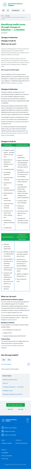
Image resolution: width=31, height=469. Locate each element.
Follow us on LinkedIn (10, 435)
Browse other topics (17, 405)
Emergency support (7, 443)
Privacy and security (7, 455)
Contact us (18, 440)
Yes (4, 360)
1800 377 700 (23, 10)
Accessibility (5, 452)
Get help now (15, 10)
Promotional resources (21, 443)
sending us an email (16, 83)
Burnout (5, 383)
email (20, 312)
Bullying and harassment (10, 379)
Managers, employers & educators (12, 394)
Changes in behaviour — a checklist (13, 387)
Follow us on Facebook (11, 427)
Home (2, 15)
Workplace (7, 15)
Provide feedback (6, 364)
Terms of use (5, 458)
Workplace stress (8, 390)
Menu (3, 10)
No (9, 360)
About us (4, 449)
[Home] (15, 4)
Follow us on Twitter (10, 431)
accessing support (11, 319)
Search (8, 10)
